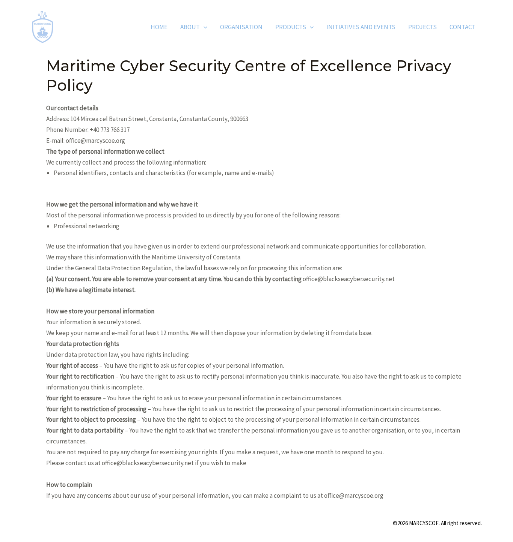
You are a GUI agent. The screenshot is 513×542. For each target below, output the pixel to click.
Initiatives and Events (360, 27)
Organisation (241, 27)
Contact (462, 27)
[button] (203, 27)
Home (159, 27)
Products (290, 27)
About (190, 27)
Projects (422, 27)
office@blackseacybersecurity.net (148, 463)
